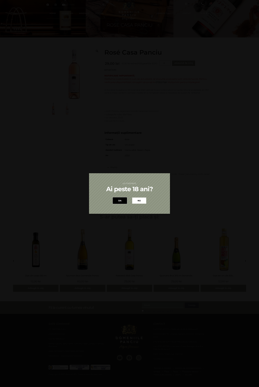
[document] (129, 193)
